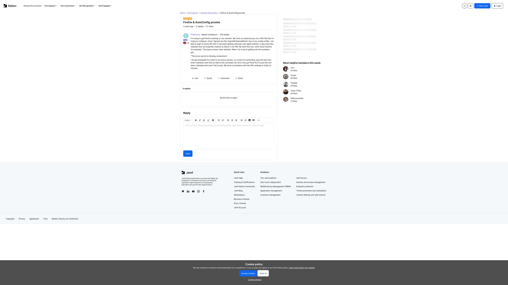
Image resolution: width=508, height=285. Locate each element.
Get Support (50, 6)
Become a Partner (241, 199)
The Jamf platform (268, 178)
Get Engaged (104, 6)
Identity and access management (310, 182)
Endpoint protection (304, 186)
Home (182, 13)
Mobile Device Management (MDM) (275, 186)
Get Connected (67, 6)
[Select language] (470, 5)
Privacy (22, 219)
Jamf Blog (238, 190)
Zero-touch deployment (270, 182)
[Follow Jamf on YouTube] (193, 191)
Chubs (293, 75)
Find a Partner (240, 203)
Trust (45, 219)
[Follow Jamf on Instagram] (198, 191)
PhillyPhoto (195, 34)
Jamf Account (240, 207)
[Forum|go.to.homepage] (10, 5)
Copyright (10, 219)
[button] (482, 5)
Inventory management (270, 195)
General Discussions (33, 6)
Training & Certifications (244, 182)
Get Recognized (86, 6)
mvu (292, 67)
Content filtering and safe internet (310, 195)
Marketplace (239, 195)
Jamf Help (238, 178)
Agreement (34, 219)
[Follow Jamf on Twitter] (183, 191)
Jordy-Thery (296, 90)
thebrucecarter (297, 98)
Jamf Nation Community (244, 186)
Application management (271, 190)
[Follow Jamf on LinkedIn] (188, 191)
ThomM (294, 83)
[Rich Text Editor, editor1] (228, 136)
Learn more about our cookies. (302, 268)
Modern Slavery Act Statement (65, 219)
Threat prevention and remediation (311, 190)
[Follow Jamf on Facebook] (203, 191)
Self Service (301, 178)
